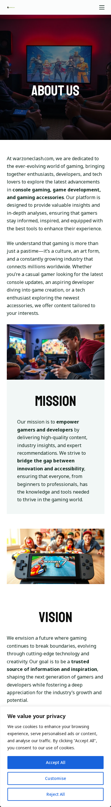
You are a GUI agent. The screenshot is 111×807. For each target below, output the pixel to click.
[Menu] (101, 7)
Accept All (55, 762)
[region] (55, 756)
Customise (55, 778)
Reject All (55, 794)
